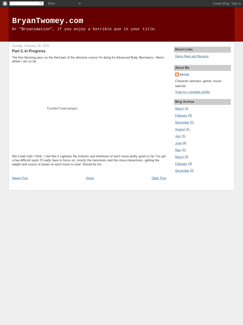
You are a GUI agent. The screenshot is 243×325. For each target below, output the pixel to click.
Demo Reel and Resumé (192, 56)
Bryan (184, 74)
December (182, 122)
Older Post (159, 178)
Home (90, 178)
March (179, 108)
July (178, 136)
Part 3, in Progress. (29, 51)
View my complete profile (192, 92)
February (181, 115)
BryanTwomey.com (47, 21)
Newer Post (20, 178)
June (178, 143)
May (178, 150)
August (180, 129)
